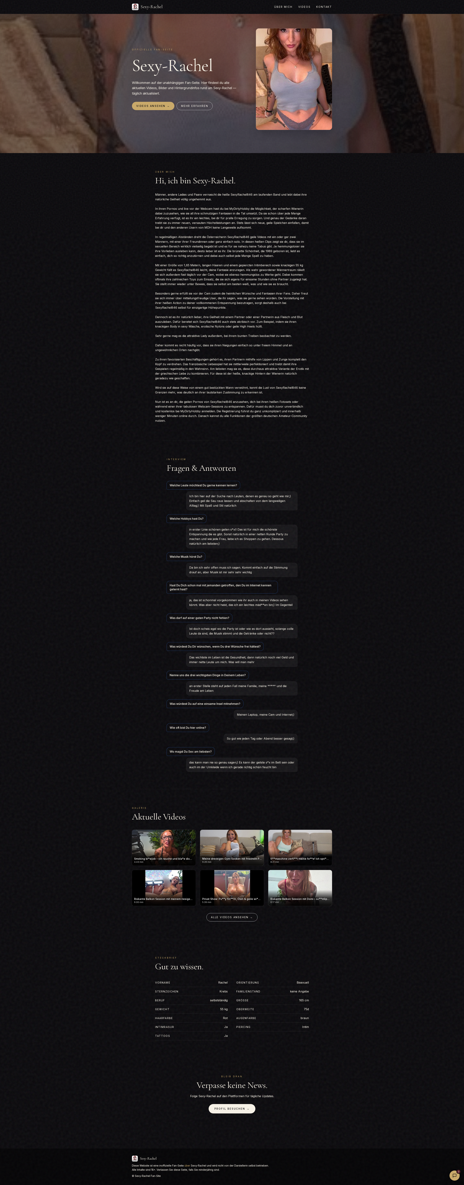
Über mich (283, 6)
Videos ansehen (153, 105)
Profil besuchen (232, 1108)
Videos (304, 6)
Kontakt (324, 6)
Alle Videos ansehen (232, 917)
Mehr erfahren (194, 105)
